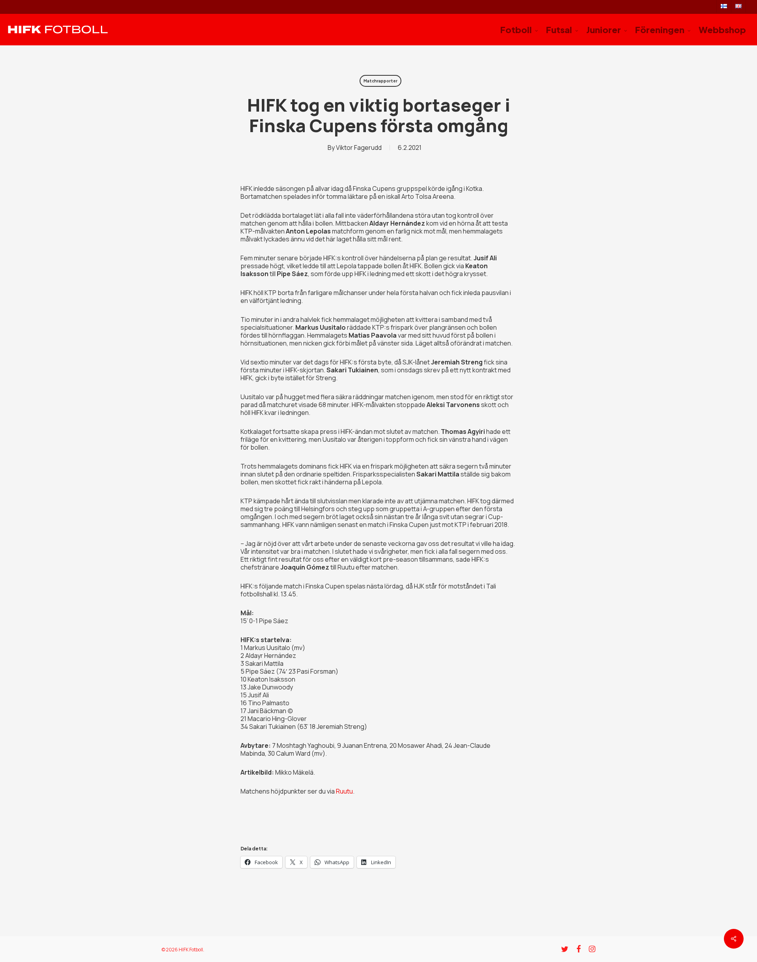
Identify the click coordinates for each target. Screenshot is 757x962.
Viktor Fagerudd (359, 147)
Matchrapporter (380, 80)
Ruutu (344, 791)
